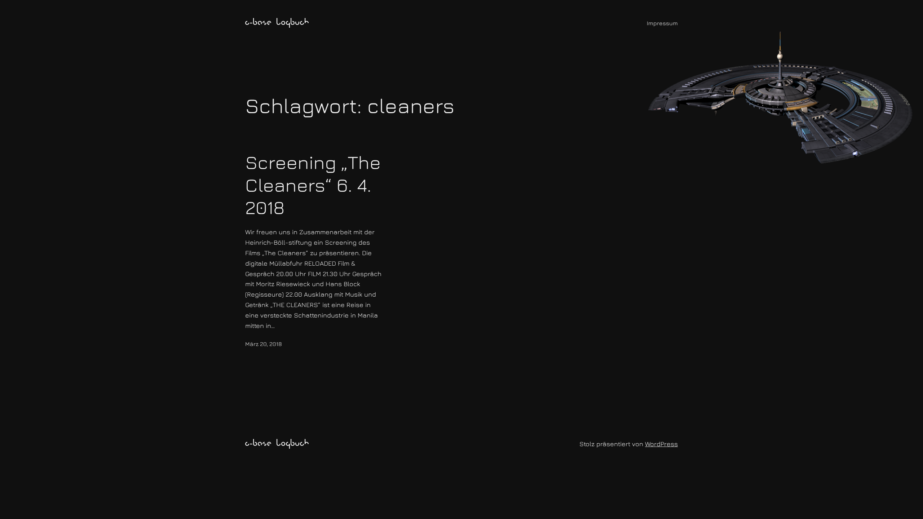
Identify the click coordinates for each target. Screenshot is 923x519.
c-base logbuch (277, 23)
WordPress (661, 444)
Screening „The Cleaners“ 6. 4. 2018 (313, 184)
